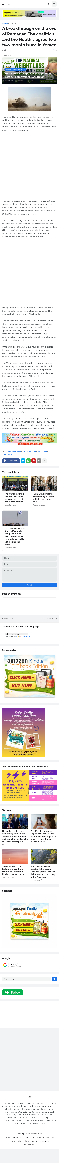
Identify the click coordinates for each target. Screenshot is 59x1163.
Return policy (31, 1141)
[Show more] (44, 460)
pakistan (32, 451)
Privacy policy (16, 1141)
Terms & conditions (45, 1138)
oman (25, 451)
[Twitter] (23, 460)
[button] (3, 4)
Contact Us (29, 1138)
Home (5, 23)
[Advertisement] (29, 167)
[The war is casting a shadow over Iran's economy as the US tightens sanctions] (15, 483)
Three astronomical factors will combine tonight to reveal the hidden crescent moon (13, 870)
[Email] (39, 460)
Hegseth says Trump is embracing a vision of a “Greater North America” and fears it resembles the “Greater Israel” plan (15, 836)
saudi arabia (7, 454)
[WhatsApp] (28, 460)
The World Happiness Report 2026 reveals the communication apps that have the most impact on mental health (43, 836)
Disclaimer (44, 1141)
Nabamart (37, 1134)
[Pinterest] (33, 460)
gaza (19, 451)
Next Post (51, 619)
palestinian (42, 451)
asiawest (13, 23)
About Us (17, 1138)
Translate (25, 637)
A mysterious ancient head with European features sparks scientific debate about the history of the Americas (43, 871)
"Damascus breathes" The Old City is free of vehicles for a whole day (43, 498)
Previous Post (10, 619)
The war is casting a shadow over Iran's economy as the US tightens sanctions (14, 498)
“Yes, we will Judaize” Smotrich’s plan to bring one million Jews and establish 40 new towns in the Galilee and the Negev (15, 536)
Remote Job (29, 1144)
